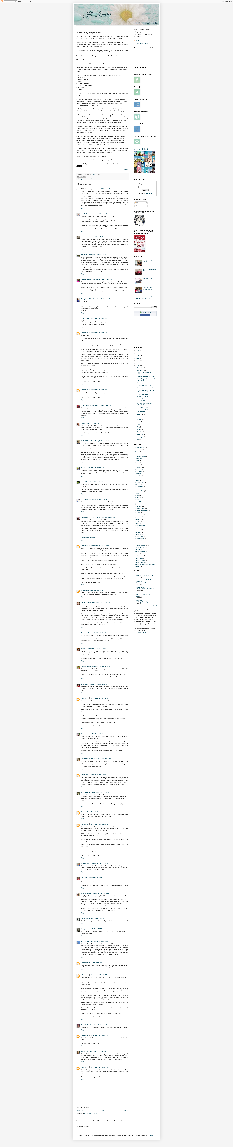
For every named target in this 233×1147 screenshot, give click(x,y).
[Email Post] (99, 174)
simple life (138, 534)
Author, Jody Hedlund (142, 574)
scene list (90, 179)
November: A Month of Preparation (143, 410)
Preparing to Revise (142, 394)
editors (137, 480)
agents (137, 460)
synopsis (137, 540)
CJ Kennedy (84, 499)
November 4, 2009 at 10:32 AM (95, 467)
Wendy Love (85, 254)
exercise (137, 484)
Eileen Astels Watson (87, 279)
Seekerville (139, 600)
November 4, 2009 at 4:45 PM (96, 812)
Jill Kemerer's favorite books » (149, 175)
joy (136, 504)
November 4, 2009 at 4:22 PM (100, 792)
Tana (82, 962)
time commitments (140, 543)
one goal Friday (139, 508)
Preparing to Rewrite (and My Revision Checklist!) (145, 391)
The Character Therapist (88, 537)
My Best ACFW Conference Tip (147, 288)
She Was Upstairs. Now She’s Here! (145, 588)
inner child (138, 501)
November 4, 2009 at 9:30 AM (99, 332)
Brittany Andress (86, 792)
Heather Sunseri (86, 1051)
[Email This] (78, 177)
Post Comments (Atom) (91, 1113)
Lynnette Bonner (86, 602)
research (138, 521)
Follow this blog (145, 314)
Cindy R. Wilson (86, 441)
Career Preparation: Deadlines (146, 376)
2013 (137, 355)
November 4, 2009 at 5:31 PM (99, 824)
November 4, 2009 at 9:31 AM (99, 389)
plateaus (137, 512)
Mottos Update (141, 400)
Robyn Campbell (86, 893)
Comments (139, 205)
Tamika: (83, 481)
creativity (138, 473)
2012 (137, 358)
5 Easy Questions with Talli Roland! (149, 270)
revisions (138, 528)
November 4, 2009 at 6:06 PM (99, 863)
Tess (82, 423)
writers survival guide (141, 551)
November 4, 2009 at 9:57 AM (93, 423)
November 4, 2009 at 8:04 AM (101, 189)
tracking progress (140, 547)
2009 (137, 365)
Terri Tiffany (84, 877)
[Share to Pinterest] (85, 177)
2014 (137, 353)
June (139, 424)
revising (137, 523)
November (140, 370)
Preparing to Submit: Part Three (146, 383)
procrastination (139, 517)
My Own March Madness (147, 279)
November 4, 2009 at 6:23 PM (100, 893)
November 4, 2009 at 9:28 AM (99, 318)
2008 (137, 440)
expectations (139, 486)
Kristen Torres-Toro (87, 405)
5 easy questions (140, 447)
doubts (137, 478)
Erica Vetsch (84, 684)
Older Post (125, 1110)
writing (137, 553)
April (138, 429)
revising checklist (140, 525)
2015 (137, 350)
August (139, 419)
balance (137, 462)
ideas (137, 499)
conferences (139, 469)
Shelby (83, 929)
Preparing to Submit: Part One (145, 388)
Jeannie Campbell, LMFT (88, 517)
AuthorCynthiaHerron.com (144, 593)
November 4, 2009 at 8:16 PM (99, 941)
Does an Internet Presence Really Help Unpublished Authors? (145, 297)
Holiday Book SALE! (141, 582)
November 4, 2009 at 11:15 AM (96, 590)
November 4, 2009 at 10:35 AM (98, 499)
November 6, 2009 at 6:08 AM (100, 1051)
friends (137, 493)
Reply (82, 208)
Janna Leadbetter (86, 918)
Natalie (83, 733)
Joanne (83, 236)
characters (138, 467)
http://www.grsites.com (140, 632)
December (140, 367)
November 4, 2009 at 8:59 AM (103, 279)
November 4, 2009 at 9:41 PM (93, 962)
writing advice (139, 556)
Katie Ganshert (85, 863)
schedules (138, 532)
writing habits (139, 558)
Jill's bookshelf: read (143, 149)
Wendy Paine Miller (87, 299)
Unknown (84, 590)
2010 (137, 363)
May (138, 427)
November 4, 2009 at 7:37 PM (94, 929)
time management (140, 545)
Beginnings (138, 449)
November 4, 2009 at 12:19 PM (101, 666)
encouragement (140, 482)
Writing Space (139, 458)
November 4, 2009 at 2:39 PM (94, 733)
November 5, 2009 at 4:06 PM (99, 1035)
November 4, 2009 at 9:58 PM (99, 975)
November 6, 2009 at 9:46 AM (99, 1067)
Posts (138, 202)
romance (138, 530)
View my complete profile (141, 43)
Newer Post (80, 1110)
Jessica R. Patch (141, 587)
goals (137, 495)
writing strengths (140, 562)
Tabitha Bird (84, 774)
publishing (138, 519)
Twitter (137, 452)
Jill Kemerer (84, 332)
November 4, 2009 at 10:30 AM (100, 441)
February (140, 434)
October (139, 414)
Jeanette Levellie (86, 666)
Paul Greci (84, 632)
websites (137, 549)
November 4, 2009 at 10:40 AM (106, 517)
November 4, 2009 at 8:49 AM (97, 254)
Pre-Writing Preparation (144, 407)
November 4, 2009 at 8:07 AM (98, 213)
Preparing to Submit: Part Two (145, 385)
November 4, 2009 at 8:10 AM (94, 236)
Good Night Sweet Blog (142, 602)
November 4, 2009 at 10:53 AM (100, 545)
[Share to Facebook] (83, 177)
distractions (138, 475)
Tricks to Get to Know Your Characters (144, 373)
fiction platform (139, 491)
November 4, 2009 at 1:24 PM (99, 698)
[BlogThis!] (80, 177)
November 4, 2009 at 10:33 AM (95, 481)
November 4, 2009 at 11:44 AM (97, 648)
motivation (138, 506)
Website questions (140, 456)
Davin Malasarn (85, 941)
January (139, 437)
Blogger (152, 1135)
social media (139, 536)
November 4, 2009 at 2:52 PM (102, 758)
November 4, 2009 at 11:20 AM (101, 602)
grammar (138, 497)
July (138, 422)
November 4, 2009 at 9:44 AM (102, 405)
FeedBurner (149, 193)
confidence (138, 471)
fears (136, 488)
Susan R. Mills (85, 1025)
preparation (84, 179)
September (140, 417)
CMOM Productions (87, 758)
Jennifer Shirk (85, 213)
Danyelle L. (84, 648)
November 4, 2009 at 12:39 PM (98, 684)
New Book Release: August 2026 (144, 575)
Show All (155, 605)
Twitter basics (139, 454)
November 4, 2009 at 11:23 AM (97, 632)
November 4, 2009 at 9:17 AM (101, 299)
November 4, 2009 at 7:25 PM (101, 918)
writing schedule (140, 560)
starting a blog (139, 538)
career (137, 465)
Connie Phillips (85, 318)
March (139, 432)
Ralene (83, 467)
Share (126, 169)
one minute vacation (141, 510)
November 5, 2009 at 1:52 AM (98, 1025)
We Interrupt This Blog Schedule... (143, 397)
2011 (137, 360)
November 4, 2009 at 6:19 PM (97, 877)
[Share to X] (81, 177)
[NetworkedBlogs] (145, 312)
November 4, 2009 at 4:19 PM (97, 774)
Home (102, 1110)
